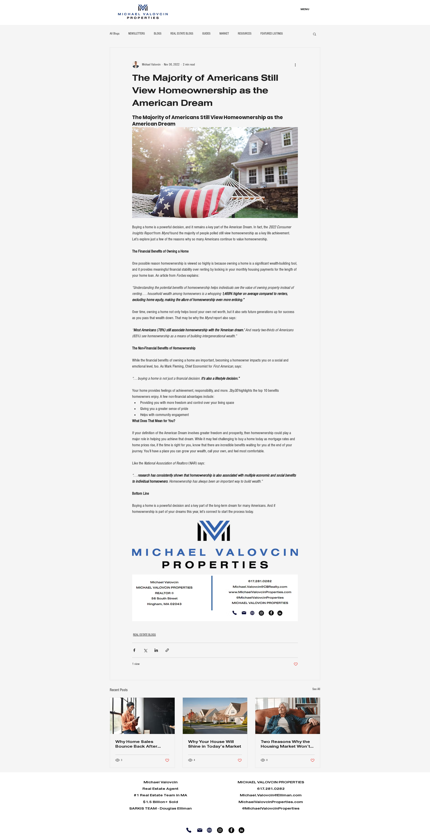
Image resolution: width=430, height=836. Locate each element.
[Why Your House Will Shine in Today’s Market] (215, 716)
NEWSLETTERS (136, 33)
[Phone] (188, 830)
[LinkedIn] (241, 830)
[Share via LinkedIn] (156, 650)
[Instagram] (220, 830)
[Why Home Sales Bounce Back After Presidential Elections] (142, 716)
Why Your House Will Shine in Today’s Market (214, 744)
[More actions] (295, 64)
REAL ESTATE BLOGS (181, 33)
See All (316, 689)
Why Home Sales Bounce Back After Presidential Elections (139, 744)
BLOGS (157, 33)
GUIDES (206, 33)
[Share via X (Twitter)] (145, 650)
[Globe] (209, 830)
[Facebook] (231, 830)
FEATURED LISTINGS (271, 33)
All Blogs (114, 33)
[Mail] (199, 830)
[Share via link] (167, 650)
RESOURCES (245, 33)
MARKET (224, 33)
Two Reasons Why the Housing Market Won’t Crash (285, 744)
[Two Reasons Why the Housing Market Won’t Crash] (287, 716)
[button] (314, 34)
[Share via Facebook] (134, 650)
